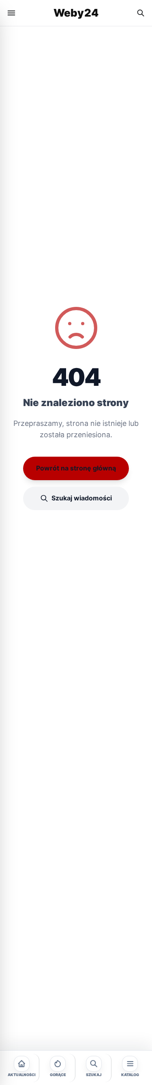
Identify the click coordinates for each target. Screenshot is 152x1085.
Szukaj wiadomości (81, 498)
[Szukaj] (141, 13)
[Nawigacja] (11, 13)
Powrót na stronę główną (76, 468)
